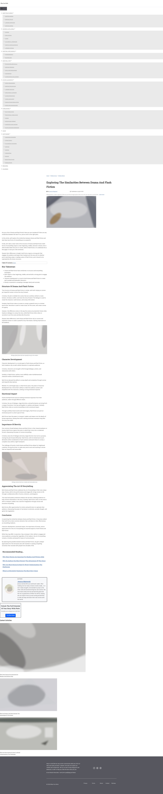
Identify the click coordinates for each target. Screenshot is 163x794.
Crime (6, 38)
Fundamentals (9, 54)
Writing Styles (9, 19)
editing (7, 150)
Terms (93, 783)
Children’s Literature (11, 41)
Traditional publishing (11, 115)
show (14, 263)
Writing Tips (7, 61)
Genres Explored (8, 29)
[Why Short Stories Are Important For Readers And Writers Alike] (43, 671)
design (7, 156)
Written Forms (8, 13)
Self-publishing (9, 111)
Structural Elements (11, 92)
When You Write (4, 3)
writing (7, 146)
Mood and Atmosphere (11, 105)
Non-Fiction (8, 35)
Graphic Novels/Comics (11, 45)
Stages (7, 118)
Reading (5, 166)
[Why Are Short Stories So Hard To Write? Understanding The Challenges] (28, 749)
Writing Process (9, 67)
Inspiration (8, 73)
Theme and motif (9, 99)
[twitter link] (100, 768)
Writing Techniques (10, 86)
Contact (107, 783)
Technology (8, 57)
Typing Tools (8, 140)
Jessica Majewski (53, 191)
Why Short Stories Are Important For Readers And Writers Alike (23, 557)
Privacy (85, 783)
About (101, 783)
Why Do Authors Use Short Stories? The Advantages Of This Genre (24, 561)
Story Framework (10, 83)
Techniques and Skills (11, 64)
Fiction (7, 32)
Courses (5, 169)
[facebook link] (94, 768)
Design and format (10, 121)
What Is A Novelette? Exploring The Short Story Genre (20, 571)
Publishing (6, 108)
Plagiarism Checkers (11, 143)
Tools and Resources (11, 70)
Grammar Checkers (10, 137)
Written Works (9, 16)
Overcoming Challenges (12, 76)
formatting (8, 153)
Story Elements (8, 80)
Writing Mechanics (9, 51)
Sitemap (113, 783)
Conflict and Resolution (12, 102)
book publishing (9, 159)
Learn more (101, 194)
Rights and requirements (12, 127)
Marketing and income (11, 124)
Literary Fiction (9, 48)
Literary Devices (9, 89)
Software (6, 134)
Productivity (8, 162)
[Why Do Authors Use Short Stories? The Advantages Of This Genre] (28, 710)
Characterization (10, 95)
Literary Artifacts (10, 22)
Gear (4, 131)
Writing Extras (9, 25)
